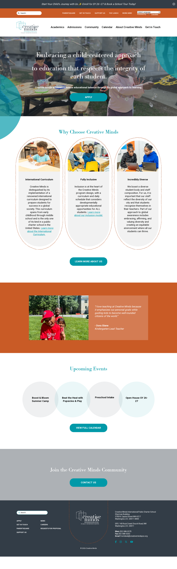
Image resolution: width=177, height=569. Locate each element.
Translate (154, 14)
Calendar (107, 27)
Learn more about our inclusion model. (88, 214)
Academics (57, 27)
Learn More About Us (88, 261)
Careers (44, 525)
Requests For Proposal (51, 528)
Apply (88, 97)
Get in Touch (85, 13)
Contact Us (88, 482)
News (43, 521)
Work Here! (127, 13)
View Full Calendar (88, 427)
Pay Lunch (113, 13)
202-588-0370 (125, 531)
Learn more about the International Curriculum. (40, 231)
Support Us (100, 13)
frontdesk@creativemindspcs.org (134, 536)
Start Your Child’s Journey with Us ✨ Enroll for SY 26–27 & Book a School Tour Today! (88, 4)
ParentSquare (68, 13)
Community (92, 27)
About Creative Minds (129, 27)
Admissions (74, 27)
